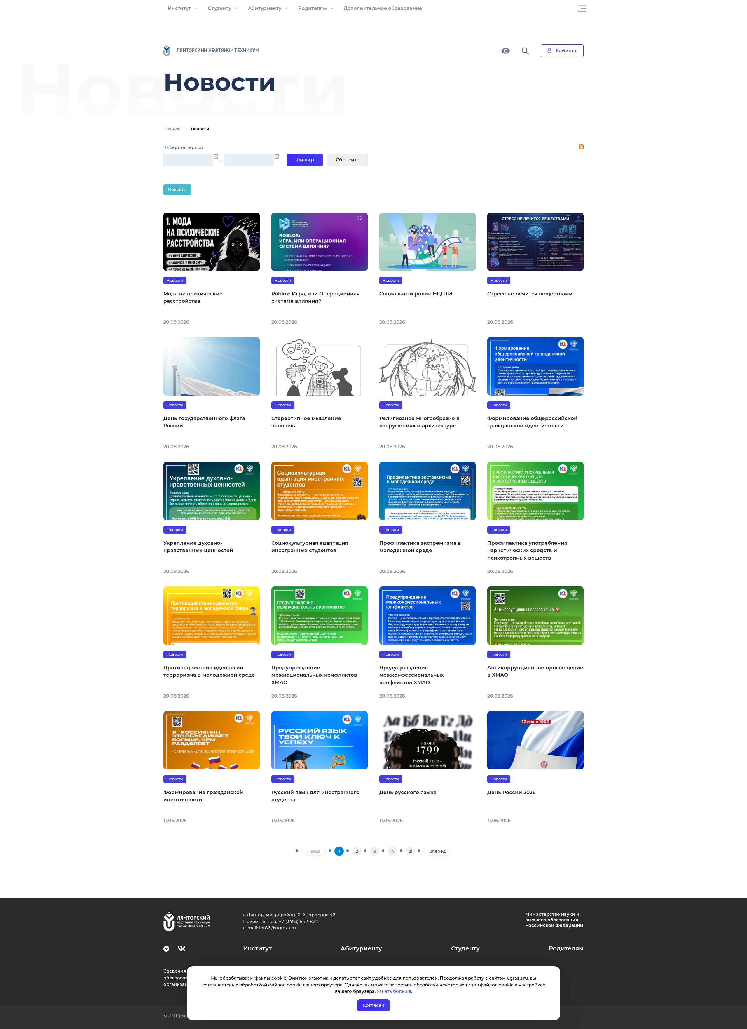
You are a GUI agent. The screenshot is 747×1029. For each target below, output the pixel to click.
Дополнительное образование (383, 8)
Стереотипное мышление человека (306, 422)
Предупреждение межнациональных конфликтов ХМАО (314, 675)
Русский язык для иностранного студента (315, 796)
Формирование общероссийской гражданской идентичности (532, 422)
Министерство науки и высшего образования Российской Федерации (554, 920)
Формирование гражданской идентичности (203, 796)
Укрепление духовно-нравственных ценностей (198, 546)
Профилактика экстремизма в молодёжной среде (420, 546)
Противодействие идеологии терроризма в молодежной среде (209, 671)
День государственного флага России (204, 422)
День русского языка (408, 792)
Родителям (312, 8)
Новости (177, 189)
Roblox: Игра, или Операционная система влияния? (315, 297)
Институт (179, 8)
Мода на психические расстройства (193, 297)
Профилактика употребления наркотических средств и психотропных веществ (527, 550)
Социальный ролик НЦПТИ (415, 294)
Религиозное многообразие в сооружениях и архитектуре (419, 422)
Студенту (219, 8)
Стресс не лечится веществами (530, 294)
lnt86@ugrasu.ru (277, 928)
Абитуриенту (264, 8)
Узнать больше (394, 991)
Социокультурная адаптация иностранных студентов (309, 546)
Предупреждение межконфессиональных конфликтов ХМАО (411, 675)
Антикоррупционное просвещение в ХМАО (535, 671)
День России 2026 (511, 792)
